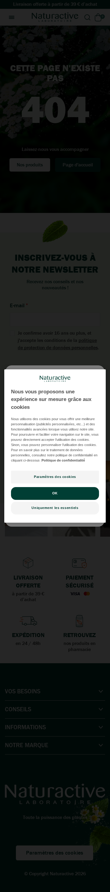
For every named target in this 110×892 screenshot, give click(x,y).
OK (55, 493)
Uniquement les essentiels (54, 508)
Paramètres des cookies (55, 477)
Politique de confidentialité (63, 460)
